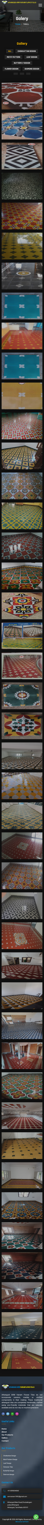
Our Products (7, 1435)
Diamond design (8, 1474)
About (4, 1432)
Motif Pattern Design (10, 1459)
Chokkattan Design (9, 1456)
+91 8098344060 (13, 1491)
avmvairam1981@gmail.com (17, 1496)
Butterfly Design (8, 1471)
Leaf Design (7, 1463)
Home (4, 1429)
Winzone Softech (22, 1522)
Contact (5, 1441)
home (17, 24)
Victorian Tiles (8, 1467)
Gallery (4, 1438)
